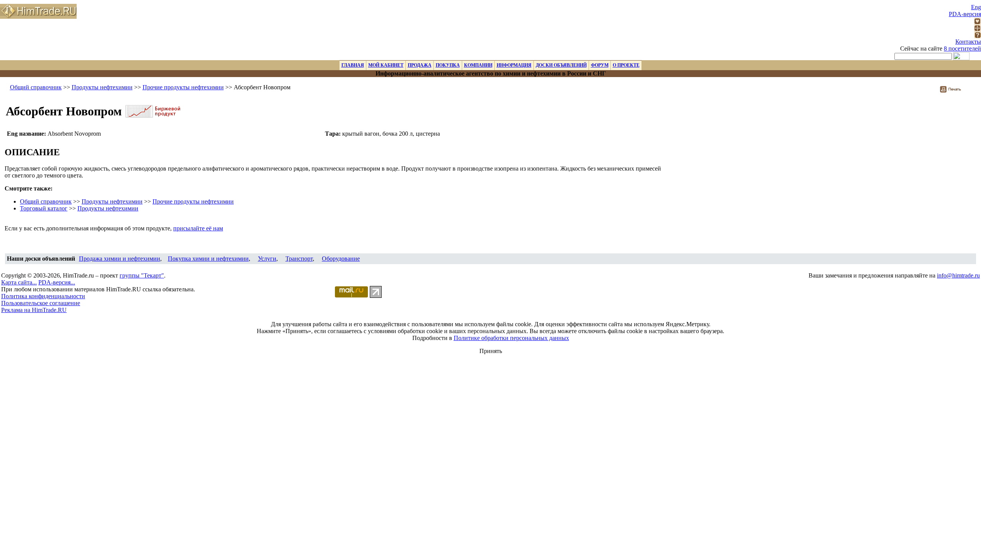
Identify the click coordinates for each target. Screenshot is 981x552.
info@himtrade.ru (958, 275)
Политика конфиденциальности (43, 296)
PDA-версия (965, 14)
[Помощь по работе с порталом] (977, 36)
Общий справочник (36, 87)
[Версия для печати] (955, 91)
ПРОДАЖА (419, 65)
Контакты (968, 41)
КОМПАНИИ (478, 65)
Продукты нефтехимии (102, 87)
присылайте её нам (198, 228)
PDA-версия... (56, 282)
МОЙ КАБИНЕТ (386, 65)
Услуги (267, 258)
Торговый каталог (43, 208)
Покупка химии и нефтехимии (208, 258)
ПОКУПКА (448, 65)
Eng (976, 7)
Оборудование (341, 258)
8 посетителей (962, 48)
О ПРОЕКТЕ (626, 65)
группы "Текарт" (142, 275)
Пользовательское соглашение (40, 303)
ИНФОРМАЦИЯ (514, 65)
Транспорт (299, 258)
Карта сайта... (19, 282)
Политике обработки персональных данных (511, 338)
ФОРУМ (600, 65)
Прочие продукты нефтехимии (183, 87)
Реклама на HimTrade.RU (34, 310)
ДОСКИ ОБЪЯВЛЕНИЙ (561, 65)
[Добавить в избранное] (977, 22)
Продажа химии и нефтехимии (119, 258)
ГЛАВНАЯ (352, 65)
